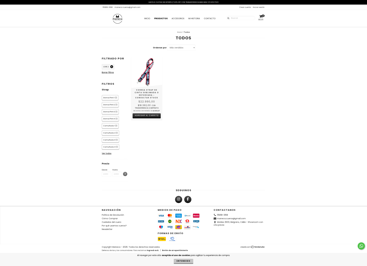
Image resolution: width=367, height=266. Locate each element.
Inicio (147, 18)
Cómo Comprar (110, 218)
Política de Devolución (113, 214)
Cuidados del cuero (111, 222)
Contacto (210, 18)
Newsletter (107, 229)
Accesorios (178, 18)
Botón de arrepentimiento (175, 250)
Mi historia (194, 18)
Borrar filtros (108, 72)
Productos (161, 18)
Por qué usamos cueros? (114, 225)
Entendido (183, 261)
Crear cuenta (245, 7)
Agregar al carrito (147, 115)
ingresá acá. (153, 250)
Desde (104, 170)
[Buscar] (228, 18)
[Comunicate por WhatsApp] (361, 246)
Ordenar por (160, 47)
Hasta (115, 170)
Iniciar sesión (258, 7)
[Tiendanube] (252, 247)
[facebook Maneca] (187, 199)
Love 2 (106, 67)
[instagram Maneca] (178, 199)
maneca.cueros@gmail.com (127, 7)
